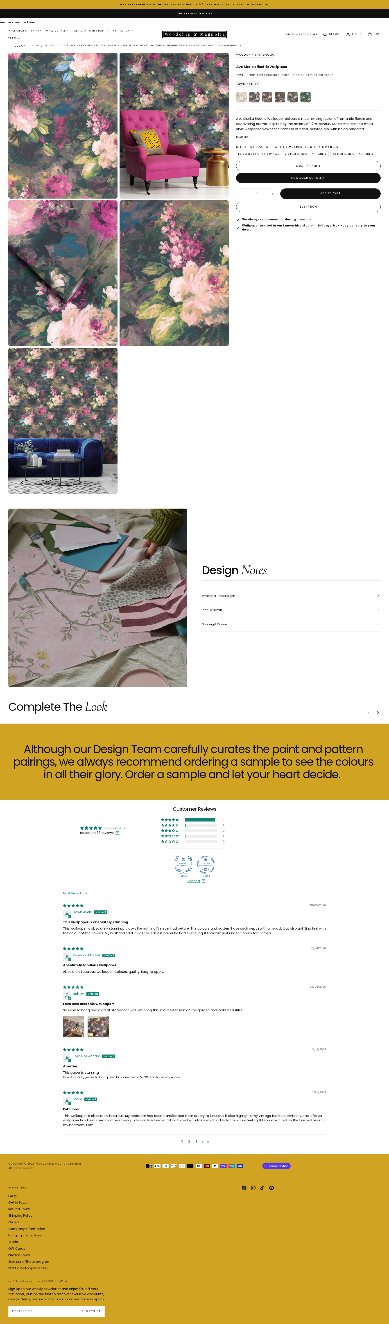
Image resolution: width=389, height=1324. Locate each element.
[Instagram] (253, 1187)
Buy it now (308, 207)
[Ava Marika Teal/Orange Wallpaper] (292, 97)
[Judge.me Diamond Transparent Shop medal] (206, 865)
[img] (73, 905)
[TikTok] (262, 1187)
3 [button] (196, 1141)
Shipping (288, 75)
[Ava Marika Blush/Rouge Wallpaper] (267, 97)
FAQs (12, 1196)
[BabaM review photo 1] (74, 1027)
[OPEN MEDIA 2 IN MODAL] (110, 339)
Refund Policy (19, 1209)
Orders (13, 1222)
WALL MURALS (56, 31)
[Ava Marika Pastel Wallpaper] (241, 97)
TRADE (12, 38)
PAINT (35, 31)
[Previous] (368, 712)
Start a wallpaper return (27, 1268)
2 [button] (189, 1141)
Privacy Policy (19, 1255)
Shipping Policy (20, 1215)
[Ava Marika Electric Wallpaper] (254, 97)
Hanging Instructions (25, 1235)
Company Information (26, 1229)
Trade (13, 1242)
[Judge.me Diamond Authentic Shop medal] (183, 865)
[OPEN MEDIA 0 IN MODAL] (110, 191)
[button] (17, 23)
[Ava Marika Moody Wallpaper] (280, 97)
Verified (194, 881)
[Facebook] (244, 1187)
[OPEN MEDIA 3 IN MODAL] (221, 339)
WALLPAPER (16, 31)
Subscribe (91, 1311)
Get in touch (18, 1202)
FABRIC (78, 31)
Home (35, 45)
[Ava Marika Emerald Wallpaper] (305, 97)
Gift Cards (16, 1248)
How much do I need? (308, 178)
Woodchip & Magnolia (255, 55)
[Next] (378, 712)
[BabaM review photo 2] (98, 1027)
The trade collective (194, 13)
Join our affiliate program (29, 1261)
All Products (54, 45)
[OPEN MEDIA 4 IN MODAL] (110, 486)
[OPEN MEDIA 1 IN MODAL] (221, 191)
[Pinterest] (271, 1187)
